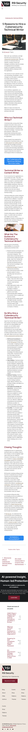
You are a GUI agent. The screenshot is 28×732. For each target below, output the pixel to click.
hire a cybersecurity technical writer (14, 335)
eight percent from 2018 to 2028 (14, 142)
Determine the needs (12, 267)
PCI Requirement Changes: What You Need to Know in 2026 (11, 654)
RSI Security (19, 3)
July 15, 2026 (19, 617)
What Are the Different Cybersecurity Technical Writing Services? (7, 561)
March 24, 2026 (19, 654)
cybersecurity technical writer (11, 59)
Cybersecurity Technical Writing (14, 18)
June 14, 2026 (19, 630)
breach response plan (16, 504)
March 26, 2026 (19, 642)
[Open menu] (2, 8)
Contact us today (13, 522)
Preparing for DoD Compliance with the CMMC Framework (11, 642)
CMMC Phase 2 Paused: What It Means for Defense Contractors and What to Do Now (11, 618)
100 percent (14, 342)
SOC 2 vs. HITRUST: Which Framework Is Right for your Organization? (11, 630)
